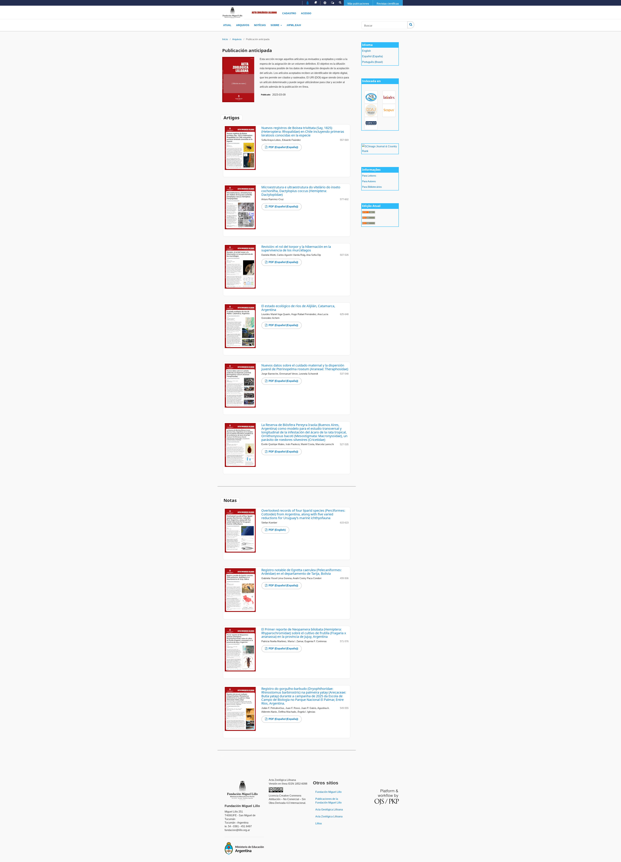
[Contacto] (333, 3)
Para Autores (369, 181)
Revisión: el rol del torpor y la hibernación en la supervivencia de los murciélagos (296, 248)
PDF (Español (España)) (283, 147)
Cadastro (289, 13)
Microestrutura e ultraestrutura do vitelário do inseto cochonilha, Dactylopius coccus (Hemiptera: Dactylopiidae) (300, 191)
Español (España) (372, 56)
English (366, 50)
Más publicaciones (358, 3)
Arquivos (242, 25)
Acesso (306, 13)
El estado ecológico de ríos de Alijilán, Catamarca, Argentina (298, 308)
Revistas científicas (388, 3)
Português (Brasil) (372, 62)
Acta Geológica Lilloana (329, 809)
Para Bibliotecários (372, 187)
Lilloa (318, 823)
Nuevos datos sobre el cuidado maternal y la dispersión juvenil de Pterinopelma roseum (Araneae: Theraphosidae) (304, 367)
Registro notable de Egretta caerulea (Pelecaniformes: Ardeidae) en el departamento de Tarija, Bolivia (301, 572)
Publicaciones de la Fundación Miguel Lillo (328, 800)
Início (225, 39)
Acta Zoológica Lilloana (329, 816)
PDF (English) (277, 529)
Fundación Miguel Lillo (328, 792)
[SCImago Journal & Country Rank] (380, 148)
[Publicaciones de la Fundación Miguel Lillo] (315, 2)
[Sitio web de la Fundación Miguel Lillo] (307, 3)
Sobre (275, 25)
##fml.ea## (294, 25)
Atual (227, 25)
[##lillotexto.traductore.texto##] (325, 3)
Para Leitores (369, 175)
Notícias (260, 25)
